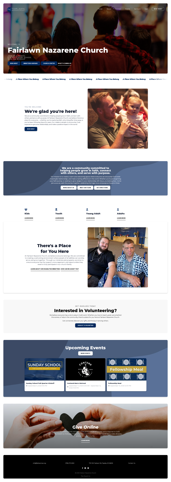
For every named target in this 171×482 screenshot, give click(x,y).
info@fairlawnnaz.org (39, 463)
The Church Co (85, 476)
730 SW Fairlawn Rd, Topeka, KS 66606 (101, 463)
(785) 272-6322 (70, 463)
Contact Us (131, 463)
